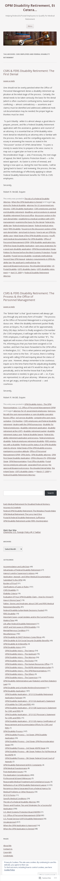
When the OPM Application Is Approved (19, 825)
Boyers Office (9, 417)
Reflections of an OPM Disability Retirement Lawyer (25, 785)
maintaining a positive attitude (16, 451)
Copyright (7, 852)
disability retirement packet (34, 431)
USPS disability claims (27, 269)
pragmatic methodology (42, 255)
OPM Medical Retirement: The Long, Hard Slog (22, 514)
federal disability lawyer (33, 434)
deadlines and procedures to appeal (40, 212)
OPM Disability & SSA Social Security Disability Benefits (26, 640)
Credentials (8, 855)
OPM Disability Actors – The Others (19, 674)
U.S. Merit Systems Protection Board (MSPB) (21, 812)
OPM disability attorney (41, 454)
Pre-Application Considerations (16, 775)
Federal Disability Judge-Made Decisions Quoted (23, 610)
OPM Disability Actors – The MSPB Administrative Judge (28, 667)
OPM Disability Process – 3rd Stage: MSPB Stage (25, 748)
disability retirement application (33, 427)
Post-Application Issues (13, 771)
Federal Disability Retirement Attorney (19, 475)
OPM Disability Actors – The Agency (19, 650)
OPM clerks (25, 454)
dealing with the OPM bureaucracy (27, 424)
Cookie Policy (9, 870)
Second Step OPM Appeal (14, 259)
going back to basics (27, 232)
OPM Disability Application (14, 691)
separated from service (38, 464)
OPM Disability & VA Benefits (15, 644)
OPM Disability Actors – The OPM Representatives (26, 671)
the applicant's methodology (25, 262)
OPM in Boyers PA (38, 458)
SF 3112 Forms (9, 795)
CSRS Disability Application (22, 208)
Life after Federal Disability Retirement (19, 623)
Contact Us (7, 849)
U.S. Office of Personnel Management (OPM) (37, 407)
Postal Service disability (22, 255)
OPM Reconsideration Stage (44, 249)
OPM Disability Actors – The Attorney (20, 657)
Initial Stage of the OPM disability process (31, 235)
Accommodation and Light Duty (16, 566)
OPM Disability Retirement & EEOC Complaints (22, 765)
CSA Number (17, 421)
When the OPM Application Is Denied (26, 202)
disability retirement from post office (18, 215)
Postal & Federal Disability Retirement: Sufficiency (24, 517)
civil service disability (24, 417)
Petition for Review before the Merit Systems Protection (26, 252)
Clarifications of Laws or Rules (16, 586)
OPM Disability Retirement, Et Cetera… (30, 7)
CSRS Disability (9, 590)
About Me (7, 845)
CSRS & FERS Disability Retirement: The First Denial (28, 72)
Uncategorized (9, 822)
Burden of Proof (10, 583)
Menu (30, 26)
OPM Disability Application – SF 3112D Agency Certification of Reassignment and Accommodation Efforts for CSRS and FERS (30, 724)
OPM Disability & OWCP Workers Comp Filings (22, 637)
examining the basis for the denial (29, 222)
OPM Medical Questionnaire (15, 768)
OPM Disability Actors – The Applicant (20, 654)
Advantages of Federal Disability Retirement (21, 570)
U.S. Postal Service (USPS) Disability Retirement (23, 818)
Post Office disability (36, 461)
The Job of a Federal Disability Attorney (19, 802)
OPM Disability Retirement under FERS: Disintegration (25, 521)
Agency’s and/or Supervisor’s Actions (19, 573)
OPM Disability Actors (12, 647)
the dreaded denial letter (40, 266)
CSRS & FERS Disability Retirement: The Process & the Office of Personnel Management (28, 296)
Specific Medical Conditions (14, 798)
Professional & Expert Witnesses (17, 778)
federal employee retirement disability (28, 441)
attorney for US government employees (30, 411)
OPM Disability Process (13, 731)
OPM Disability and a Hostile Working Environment (24, 687)
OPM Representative (18, 461)
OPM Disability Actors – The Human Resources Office (27, 664)
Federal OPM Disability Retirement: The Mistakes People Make (29, 511)
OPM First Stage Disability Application (18, 245)
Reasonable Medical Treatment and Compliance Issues (26, 781)
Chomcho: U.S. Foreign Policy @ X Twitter (22, 532)
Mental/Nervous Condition (14, 630)
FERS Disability (15, 229)
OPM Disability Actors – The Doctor (19, 660)
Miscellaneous (9, 634)
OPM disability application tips (42, 242)
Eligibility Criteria (10, 593)
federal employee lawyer (23, 225)
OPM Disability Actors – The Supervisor (21, 677)
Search (51, 493)
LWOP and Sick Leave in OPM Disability (19, 627)
